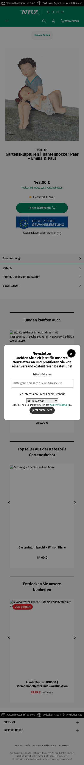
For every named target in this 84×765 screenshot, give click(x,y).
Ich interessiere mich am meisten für (42, 394)
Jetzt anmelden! (42, 410)
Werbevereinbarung (59, 405)
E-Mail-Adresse (42, 374)
